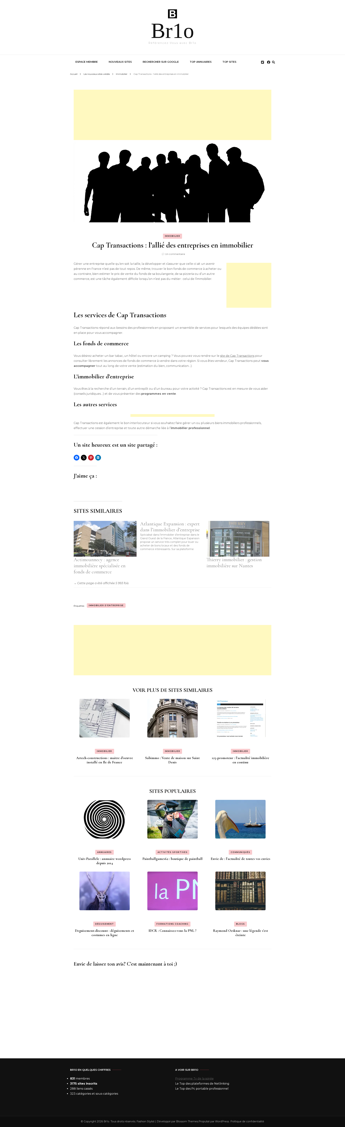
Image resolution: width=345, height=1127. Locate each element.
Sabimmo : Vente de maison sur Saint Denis (172, 760)
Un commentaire (175, 254)
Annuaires (104, 852)
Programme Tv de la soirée (194, 1078)
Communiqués (240, 852)
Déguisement (104, 924)
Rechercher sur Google (161, 61)
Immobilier (172, 236)
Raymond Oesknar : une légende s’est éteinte (240, 933)
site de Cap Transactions (237, 356)
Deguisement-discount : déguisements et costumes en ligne (104, 933)
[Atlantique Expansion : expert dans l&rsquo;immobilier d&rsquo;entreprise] (173, 536)
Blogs (240, 924)
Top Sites (229, 61)
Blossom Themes (187, 1121)
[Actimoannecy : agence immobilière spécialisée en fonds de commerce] (105, 539)
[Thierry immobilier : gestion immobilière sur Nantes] (237, 539)
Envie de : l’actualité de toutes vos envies (240, 859)
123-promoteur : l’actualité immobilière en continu (240, 760)
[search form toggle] (273, 62)
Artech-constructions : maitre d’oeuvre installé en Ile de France (104, 760)
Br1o (172, 31)
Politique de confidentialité (247, 1121)
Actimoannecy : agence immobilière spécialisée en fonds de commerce (99, 565)
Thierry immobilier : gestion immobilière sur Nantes (234, 562)
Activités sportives (172, 852)
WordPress (222, 1121)
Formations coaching (172, 924)
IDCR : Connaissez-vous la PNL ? (172, 931)
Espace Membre (86, 61)
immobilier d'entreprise (106, 605)
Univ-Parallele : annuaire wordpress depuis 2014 (104, 861)
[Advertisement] (172, 115)
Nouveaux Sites (120, 61)
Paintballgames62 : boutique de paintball (172, 859)
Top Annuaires (200, 61)
